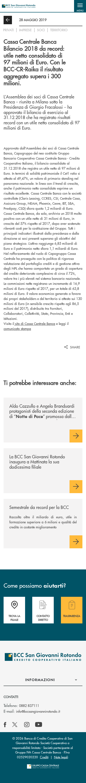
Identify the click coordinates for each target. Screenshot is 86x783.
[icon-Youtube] (38, 724)
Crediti (44, 757)
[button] (80, 6)
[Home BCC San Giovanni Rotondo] (18, 6)
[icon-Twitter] (15, 724)
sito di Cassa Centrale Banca (34, 323)
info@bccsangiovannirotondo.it (38, 711)
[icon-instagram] (26, 724)
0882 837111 (29, 705)
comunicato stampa (17, 328)
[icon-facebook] (5, 724)
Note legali (61, 757)
